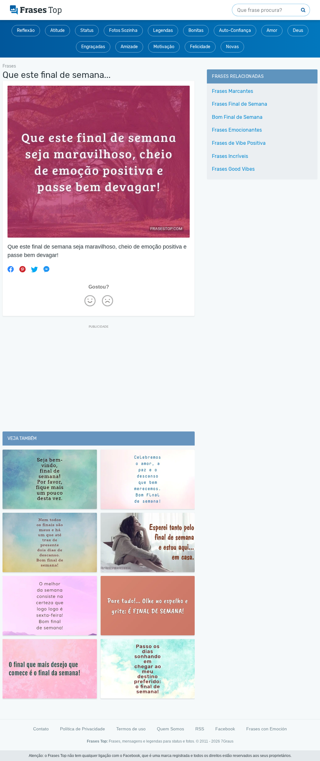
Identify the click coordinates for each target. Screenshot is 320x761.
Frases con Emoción (266, 728)
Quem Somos (170, 728)
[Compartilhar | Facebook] (10, 269)
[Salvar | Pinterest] (22, 269)
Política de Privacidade (82, 728)
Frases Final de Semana (239, 104)
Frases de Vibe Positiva (239, 143)
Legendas (163, 30)
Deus (298, 30)
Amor (272, 30)
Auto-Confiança (235, 30)
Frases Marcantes (232, 91)
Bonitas (195, 30)
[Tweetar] (34, 269)
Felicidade (200, 46)
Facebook (225, 728)
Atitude (57, 30)
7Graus (227, 741)
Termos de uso (131, 728)
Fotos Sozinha (123, 30)
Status (86, 30)
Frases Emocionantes (237, 130)
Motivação (163, 46)
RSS (199, 728)
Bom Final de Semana (237, 117)
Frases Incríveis (230, 156)
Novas (232, 46)
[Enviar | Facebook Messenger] (46, 269)
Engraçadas (93, 46)
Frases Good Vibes (233, 169)
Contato (41, 728)
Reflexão (26, 30)
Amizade (129, 46)
